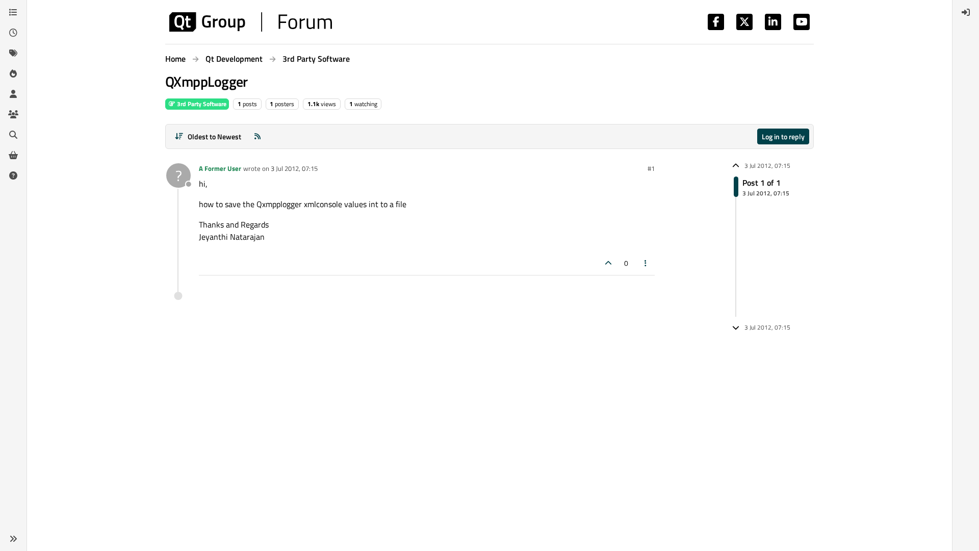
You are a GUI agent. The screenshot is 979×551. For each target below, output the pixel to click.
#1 (651, 168)
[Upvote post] (608, 263)
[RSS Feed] (257, 136)
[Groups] (13, 114)
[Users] (13, 94)
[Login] (966, 12)
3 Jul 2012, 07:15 (294, 168)
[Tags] (13, 53)
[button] (13, 539)
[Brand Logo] (250, 22)
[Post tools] (646, 263)
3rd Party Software (200, 104)
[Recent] (13, 32)
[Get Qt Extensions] (13, 155)
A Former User (220, 168)
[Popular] (13, 73)
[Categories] (13, 12)
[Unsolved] (13, 175)
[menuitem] (966, 12)
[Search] (13, 135)
